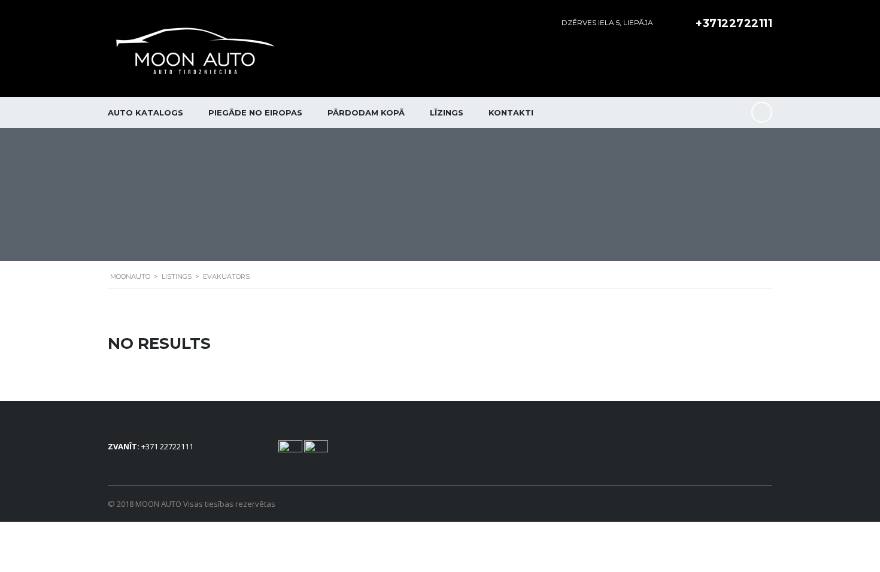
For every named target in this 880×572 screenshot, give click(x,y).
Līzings (446, 112)
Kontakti (510, 112)
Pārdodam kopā (366, 112)
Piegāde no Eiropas (255, 112)
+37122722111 (734, 23)
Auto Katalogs (145, 112)
